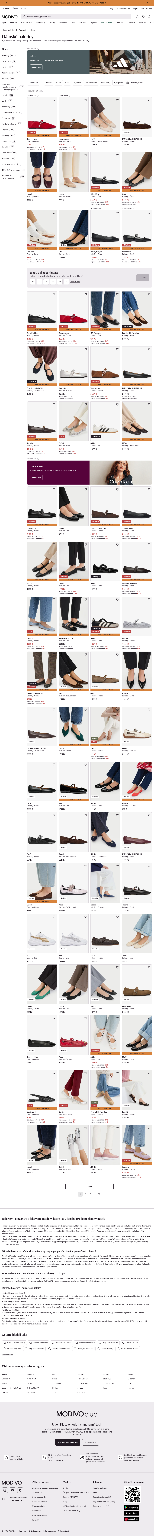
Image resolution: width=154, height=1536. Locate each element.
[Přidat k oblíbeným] (54, 100)
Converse (81, 1392)
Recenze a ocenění (101, 1506)
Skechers (131, 1379)
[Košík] (149, 16)
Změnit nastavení (35, 1531)
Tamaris (5, 1374)
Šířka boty (105, 82)
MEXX (29, 1383)
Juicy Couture (108, 1383)
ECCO (130, 1383)
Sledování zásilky (39, 1501)
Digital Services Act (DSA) (104, 1501)
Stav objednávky (39, 1497)
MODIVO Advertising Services (77, 1506)
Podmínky (22, 1531)
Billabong (106, 1379)
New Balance (83, 1379)
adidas (80, 1388)
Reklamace (36, 1510)
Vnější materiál (91, 82)
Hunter (131, 1388)
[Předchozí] (7, 3)
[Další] (147, 3)
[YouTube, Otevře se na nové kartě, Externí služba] (12, 1490)
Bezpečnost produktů (102, 1497)
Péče (95, 1492)
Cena (67, 82)
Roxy (54, 1374)
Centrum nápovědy (40, 1515)
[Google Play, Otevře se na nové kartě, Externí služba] (131, 1507)
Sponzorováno (31, 96)
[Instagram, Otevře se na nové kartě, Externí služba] (5, 1490)
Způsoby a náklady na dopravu (46, 1488)
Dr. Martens (82, 1383)
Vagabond (56, 1383)
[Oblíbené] (143, 16)
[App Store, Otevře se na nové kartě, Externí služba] (131, 1513)
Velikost (48, 82)
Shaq (105, 1388)
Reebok (80, 1374)
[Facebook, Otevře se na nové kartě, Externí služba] (20, 1490)
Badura (55, 1388)
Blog (113, 8)
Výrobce (77, 82)
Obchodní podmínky (77, 1510)
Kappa (130, 1374)
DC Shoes (31, 1392)
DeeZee (5, 1392)
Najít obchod (138, 8)
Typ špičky (118, 82)
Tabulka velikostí (100, 1488)
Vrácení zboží (38, 1492)
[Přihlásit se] (138, 16)
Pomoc (149, 8)
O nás (65, 1488)
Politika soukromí (49, 1531)
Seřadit (32, 82)
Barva (58, 82)
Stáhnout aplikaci (124, 8)
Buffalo (106, 1374)
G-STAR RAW (33, 1388)
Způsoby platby (46, 1506)
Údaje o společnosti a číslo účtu (76, 1492)
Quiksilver (31, 1374)
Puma (54, 1379)
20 (99, 1194)
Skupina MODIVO (77, 1497)
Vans (54, 1392)
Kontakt (35, 1520)
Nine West (31, 1379)
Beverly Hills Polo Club (11, 1388)
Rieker (4, 1383)
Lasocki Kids (7, 1379)
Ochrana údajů (63, 1531)
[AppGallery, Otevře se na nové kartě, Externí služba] (131, 1519)
